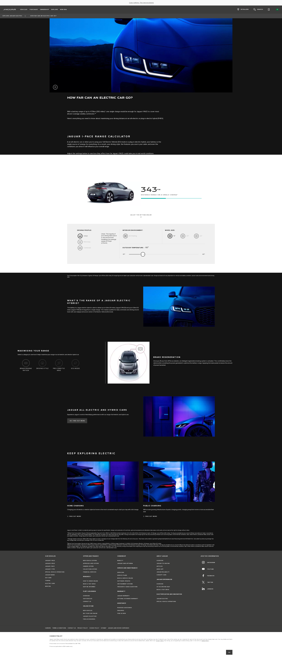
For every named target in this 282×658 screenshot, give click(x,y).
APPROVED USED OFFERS (91, 563)
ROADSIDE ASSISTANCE (124, 607)
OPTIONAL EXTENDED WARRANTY (127, 598)
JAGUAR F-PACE (50, 560)
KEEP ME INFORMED (89, 586)
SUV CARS (48, 577)
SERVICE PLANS (122, 575)
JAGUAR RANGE (50, 575)
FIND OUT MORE (79, 421)
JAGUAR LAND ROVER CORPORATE (118, 628)
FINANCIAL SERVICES (89, 572)
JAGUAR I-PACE (50, 566)
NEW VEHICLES (87, 610)
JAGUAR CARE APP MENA (125, 563)
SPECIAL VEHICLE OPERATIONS (54, 572)
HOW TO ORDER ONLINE (90, 581)
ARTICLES (160, 566)
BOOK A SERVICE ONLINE (125, 578)
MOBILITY (120, 560)
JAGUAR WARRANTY (123, 595)
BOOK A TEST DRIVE (89, 584)
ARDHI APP (160, 569)
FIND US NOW (121, 613)
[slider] (143, 254)
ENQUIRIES (120, 610)
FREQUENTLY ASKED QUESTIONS (127, 586)
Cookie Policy (205, 640)
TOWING (47, 580)
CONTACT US (87, 601)
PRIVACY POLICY (82, 628)
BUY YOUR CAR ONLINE (90, 613)
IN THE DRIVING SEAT (163, 586)
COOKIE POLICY (94, 628)
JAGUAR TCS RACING (163, 563)
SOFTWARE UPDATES (123, 581)
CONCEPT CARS (161, 575)
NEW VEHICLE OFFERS (90, 560)
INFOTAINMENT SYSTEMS (125, 584)
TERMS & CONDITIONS (59, 628)
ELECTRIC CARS (50, 583)
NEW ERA (48, 586)
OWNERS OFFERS (88, 566)
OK (229, 652)
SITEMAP (103, 628)
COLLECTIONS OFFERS (90, 569)
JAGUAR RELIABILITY (163, 572)
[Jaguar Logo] (9, 9)
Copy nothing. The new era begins (141, 3)
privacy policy (160, 640)
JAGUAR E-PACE (50, 563)
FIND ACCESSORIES (89, 619)
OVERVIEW (86, 595)
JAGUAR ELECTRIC (162, 598)
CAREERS (48, 628)
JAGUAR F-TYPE (50, 569)
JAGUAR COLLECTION (89, 616)
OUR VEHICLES (87, 598)
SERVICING (120, 572)
